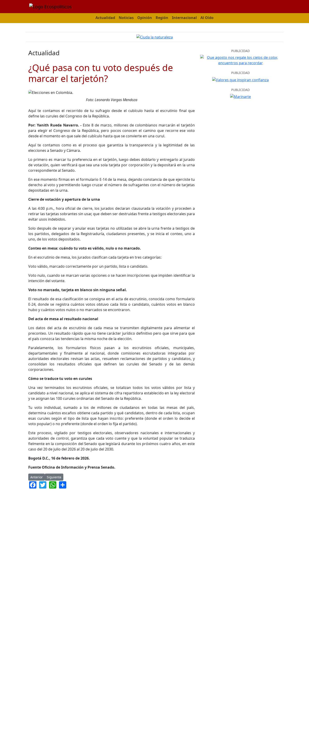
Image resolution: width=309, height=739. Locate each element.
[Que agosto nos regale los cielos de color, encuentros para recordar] (240, 59)
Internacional (184, 17)
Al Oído (207, 17)
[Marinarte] (240, 96)
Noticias (126, 17)
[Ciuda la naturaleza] (154, 36)
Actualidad (105, 17)
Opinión (144, 17)
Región (162, 17)
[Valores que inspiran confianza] (240, 79)
